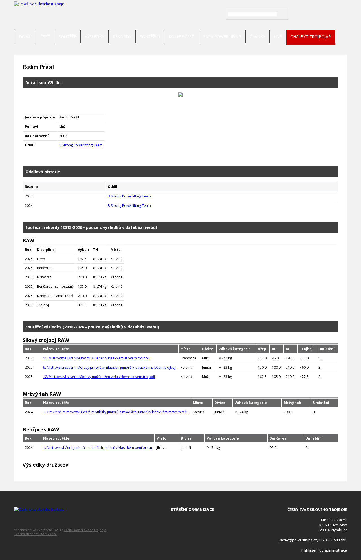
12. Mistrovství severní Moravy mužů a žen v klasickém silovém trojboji (99, 376)
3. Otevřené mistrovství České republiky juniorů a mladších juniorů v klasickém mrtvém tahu (116, 412)
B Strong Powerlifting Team (80, 145)
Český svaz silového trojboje (85, 530)
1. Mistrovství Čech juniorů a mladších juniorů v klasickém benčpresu (97, 447)
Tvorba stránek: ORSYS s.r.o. (35, 534)
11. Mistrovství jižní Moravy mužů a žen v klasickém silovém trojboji (96, 358)
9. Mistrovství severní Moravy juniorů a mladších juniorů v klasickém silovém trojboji (109, 367)
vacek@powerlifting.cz (298, 540)
